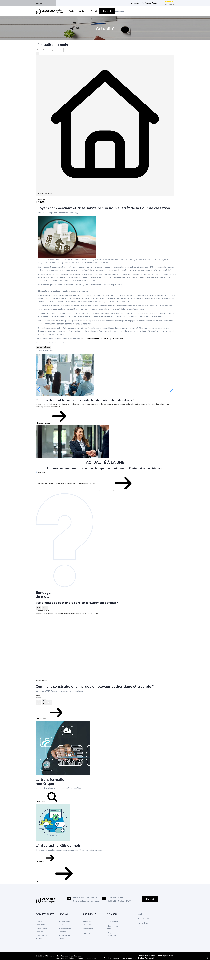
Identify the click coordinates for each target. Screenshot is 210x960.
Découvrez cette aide (107, 491)
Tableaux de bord (112, 927)
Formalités (88, 928)
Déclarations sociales (65, 930)
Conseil (94, 11)
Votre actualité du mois (46, 882)
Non (44, 607)
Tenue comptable (40, 923)
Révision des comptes (41, 930)
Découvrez (41, 861)
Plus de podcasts (43, 718)
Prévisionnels (112, 921)
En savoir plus (150, 958)
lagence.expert (168, 955)
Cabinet (39, 3)
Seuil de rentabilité (111, 934)
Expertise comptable (58, 11)
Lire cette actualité (44, 423)
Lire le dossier (42, 801)
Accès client (144, 918)
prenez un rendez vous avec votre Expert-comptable (102, 338)
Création (87, 933)
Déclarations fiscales (41, 937)
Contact (107, 11)
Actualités (135, 3)
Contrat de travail (64, 937)
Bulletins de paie (64, 923)
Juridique (83, 11)
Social (71, 11)
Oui (38, 607)
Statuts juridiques (87, 923)
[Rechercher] (37, 53)
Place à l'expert (151, 3)
